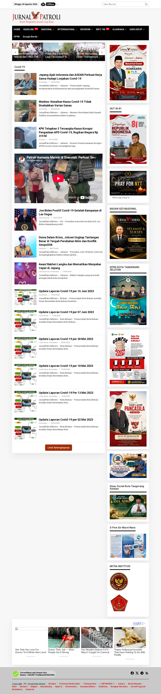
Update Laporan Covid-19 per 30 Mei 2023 (66, 339)
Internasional (44, 218)
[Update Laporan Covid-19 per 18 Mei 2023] (69, 375)
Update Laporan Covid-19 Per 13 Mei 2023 (66, 392)
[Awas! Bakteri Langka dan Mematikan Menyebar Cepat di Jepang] (69, 278)
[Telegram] (142, 673)
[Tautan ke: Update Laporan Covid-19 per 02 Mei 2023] (25, 428)
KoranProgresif (138, 686)
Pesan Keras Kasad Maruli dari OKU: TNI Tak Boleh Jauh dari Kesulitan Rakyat (26, 55)
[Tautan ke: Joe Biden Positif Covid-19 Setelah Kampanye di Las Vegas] (25, 219)
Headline (42, 248)
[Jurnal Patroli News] (36, 16)
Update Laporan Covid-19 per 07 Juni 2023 (66, 312)
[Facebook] (132, 673)
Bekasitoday (46, 686)
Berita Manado (135, 684)
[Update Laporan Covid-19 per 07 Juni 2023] (76, 322)
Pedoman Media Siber (69, 684)
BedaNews (17, 689)
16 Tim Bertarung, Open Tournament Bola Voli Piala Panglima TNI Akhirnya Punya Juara (89, 55)
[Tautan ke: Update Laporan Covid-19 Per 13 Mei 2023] (25, 401)
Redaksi (52, 684)
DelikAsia (103, 686)
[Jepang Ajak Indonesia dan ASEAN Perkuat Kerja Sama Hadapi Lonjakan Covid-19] (100, 88)
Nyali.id (58, 686)
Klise (14, 686)
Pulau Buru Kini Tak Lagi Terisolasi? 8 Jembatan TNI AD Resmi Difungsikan (56, 55)
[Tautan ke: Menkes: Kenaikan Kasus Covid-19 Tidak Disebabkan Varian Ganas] (25, 110)
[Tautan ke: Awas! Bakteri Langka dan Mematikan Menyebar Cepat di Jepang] (25, 273)
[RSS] (147, 673)
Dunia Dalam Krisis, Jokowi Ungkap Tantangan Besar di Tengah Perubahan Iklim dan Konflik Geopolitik (69, 241)
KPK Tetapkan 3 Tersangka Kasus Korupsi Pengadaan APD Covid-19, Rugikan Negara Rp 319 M (68, 132)
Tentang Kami (89, 684)
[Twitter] (137, 673)
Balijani (34, 686)
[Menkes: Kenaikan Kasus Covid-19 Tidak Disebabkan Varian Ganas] (76, 115)
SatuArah (30, 689)
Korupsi (42, 140)
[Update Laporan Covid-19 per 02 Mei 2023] (69, 429)
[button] (146, 4)
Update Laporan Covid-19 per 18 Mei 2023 (66, 365)
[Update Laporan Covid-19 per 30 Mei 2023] (69, 348)
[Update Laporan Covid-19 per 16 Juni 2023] (77, 301)
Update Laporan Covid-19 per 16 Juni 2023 (66, 291)
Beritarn (23, 686)
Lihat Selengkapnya (58, 447)
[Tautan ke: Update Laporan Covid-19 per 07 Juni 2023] (25, 320)
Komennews (71, 686)
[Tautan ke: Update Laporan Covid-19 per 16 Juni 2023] (25, 297)
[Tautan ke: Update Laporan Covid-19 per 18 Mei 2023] (25, 374)
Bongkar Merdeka (119, 686)
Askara (121, 684)
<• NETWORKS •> (107, 684)
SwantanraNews (87, 686)
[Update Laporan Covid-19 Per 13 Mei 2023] (69, 402)
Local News (43, 316)
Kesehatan (43, 82)
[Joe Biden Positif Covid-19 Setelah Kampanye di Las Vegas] (64, 224)
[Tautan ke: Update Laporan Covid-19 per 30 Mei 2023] (25, 347)
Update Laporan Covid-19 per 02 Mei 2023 (66, 419)
